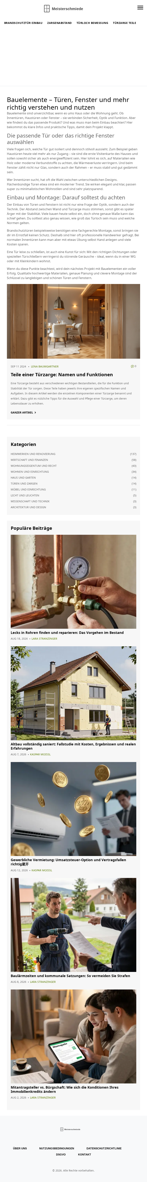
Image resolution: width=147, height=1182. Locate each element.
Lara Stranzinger (44, 638)
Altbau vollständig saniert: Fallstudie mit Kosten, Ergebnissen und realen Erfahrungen (73, 746)
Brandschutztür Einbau (23, 23)
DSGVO (61, 1154)
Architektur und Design (28, 507)
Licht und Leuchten (25, 495)
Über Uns (20, 1148)
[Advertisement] (74, 57)
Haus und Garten (23, 477)
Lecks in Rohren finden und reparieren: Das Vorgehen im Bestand (67, 633)
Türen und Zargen (24, 483)
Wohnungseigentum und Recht (34, 466)
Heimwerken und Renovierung (33, 454)
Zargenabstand (59, 23)
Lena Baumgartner (45, 366)
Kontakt (84, 1154)
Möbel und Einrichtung (28, 489)
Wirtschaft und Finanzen (29, 460)
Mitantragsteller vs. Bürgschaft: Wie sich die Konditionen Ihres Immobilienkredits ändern (64, 1089)
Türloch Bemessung (92, 23)
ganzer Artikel (22, 412)
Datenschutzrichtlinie (104, 1148)
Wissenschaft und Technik (30, 501)
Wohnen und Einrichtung (30, 471)
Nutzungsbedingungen (56, 1148)
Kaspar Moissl (40, 754)
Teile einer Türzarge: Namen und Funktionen (62, 374)
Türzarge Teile (124, 23)
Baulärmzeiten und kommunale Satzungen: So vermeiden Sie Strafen (70, 976)
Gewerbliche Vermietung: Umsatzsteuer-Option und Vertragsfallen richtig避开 (68, 862)
